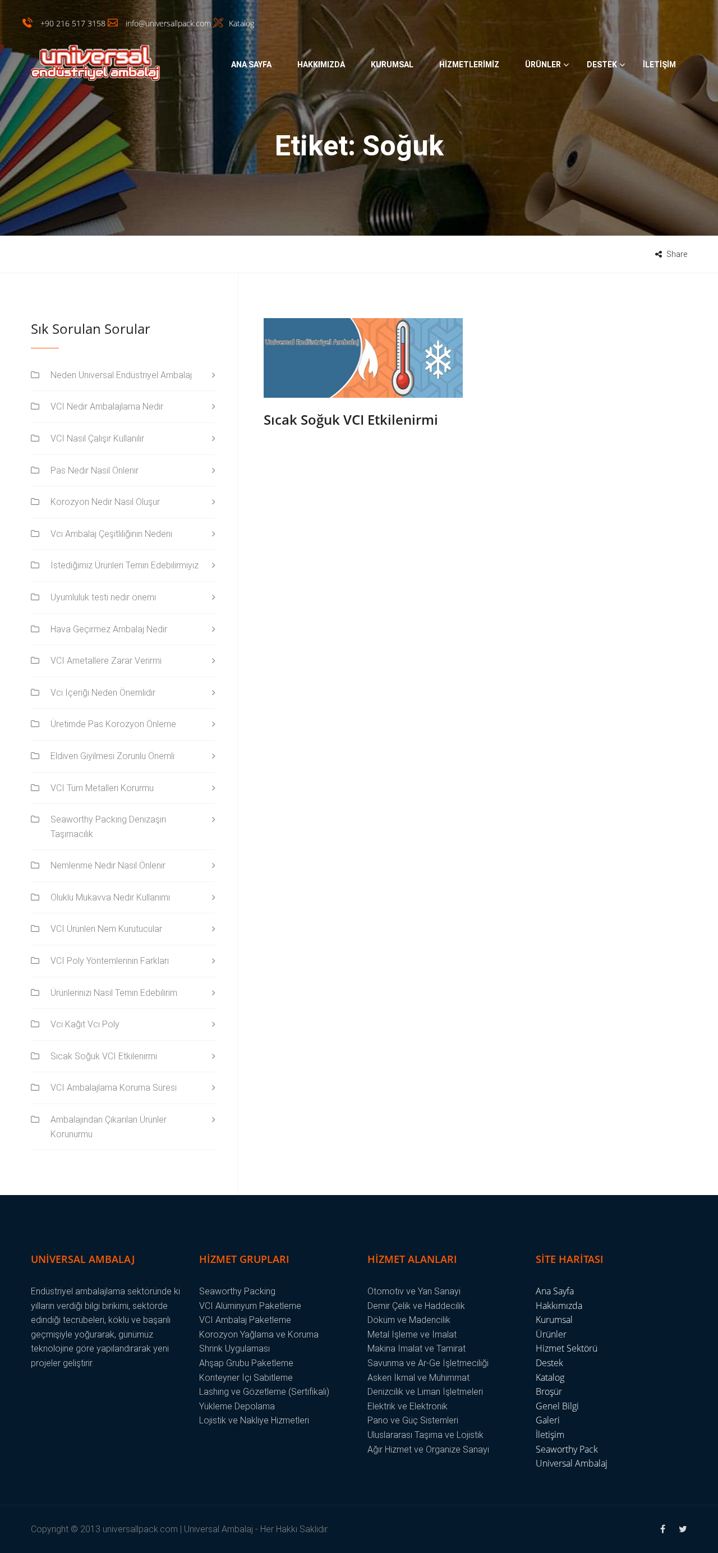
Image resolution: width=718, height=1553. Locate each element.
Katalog (550, 1377)
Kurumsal (392, 64)
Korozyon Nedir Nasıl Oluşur (105, 502)
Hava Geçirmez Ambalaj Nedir (108, 629)
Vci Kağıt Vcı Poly (84, 1024)
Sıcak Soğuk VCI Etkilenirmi (351, 419)
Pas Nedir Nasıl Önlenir (94, 470)
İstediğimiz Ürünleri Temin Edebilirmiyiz (124, 565)
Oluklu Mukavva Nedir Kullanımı (110, 897)
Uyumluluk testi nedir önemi (103, 597)
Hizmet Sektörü (566, 1348)
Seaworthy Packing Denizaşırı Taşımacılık (108, 826)
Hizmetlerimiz (469, 64)
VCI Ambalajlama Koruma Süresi (113, 1087)
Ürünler (543, 64)
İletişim (659, 64)
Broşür (549, 1391)
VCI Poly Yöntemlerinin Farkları (109, 960)
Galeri (548, 1420)
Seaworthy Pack (567, 1449)
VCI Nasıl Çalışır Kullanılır (97, 438)
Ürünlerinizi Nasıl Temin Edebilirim (113, 992)
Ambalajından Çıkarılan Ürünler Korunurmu (108, 1127)
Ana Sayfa (251, 64)
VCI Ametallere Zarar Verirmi (106, 660)
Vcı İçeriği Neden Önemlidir (102, 692)
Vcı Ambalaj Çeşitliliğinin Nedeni (111, 534)
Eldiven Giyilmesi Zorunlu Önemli (112, 756)
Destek (602, 64)
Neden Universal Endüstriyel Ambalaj (121, 375)
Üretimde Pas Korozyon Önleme (113, 724)
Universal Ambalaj (571, 1463)
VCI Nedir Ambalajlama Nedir (106, 406)
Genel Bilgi (557, 1406)
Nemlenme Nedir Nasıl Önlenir (107, 865)
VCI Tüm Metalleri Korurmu (102, 788)
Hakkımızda (321, 64)
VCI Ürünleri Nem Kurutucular (106, 928)
